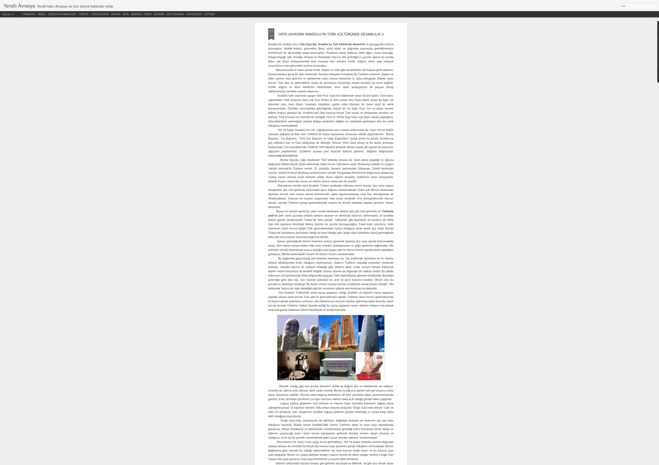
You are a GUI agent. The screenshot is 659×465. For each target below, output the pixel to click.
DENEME (159, 14)
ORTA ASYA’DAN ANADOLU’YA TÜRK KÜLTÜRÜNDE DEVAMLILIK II (331, 34)
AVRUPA (115, 14)
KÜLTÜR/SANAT (175, 14)
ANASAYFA (29, 14)
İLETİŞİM (210, 14)
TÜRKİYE (83, 14)
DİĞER (148, 14)
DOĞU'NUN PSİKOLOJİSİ (62, 14)
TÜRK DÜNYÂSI (100, 14)
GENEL (42, 14)
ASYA (126, 14)
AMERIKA (136, 14)
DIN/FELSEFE (194, 14)
